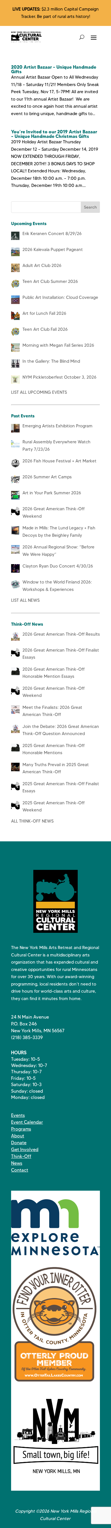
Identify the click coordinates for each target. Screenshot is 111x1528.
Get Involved (24, 1149)
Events (18, 1115)
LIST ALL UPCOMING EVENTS (39, 392)
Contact (19, 1170)
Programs (21, 1129)
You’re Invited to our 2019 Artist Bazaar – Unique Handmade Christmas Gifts (54, 134)
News (16, 1163)
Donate (18, 1142)
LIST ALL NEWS (25, 600)
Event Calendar (27, 1122)
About (17, 1136)
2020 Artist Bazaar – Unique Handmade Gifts (53, 69)
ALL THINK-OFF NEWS (32, 821)
